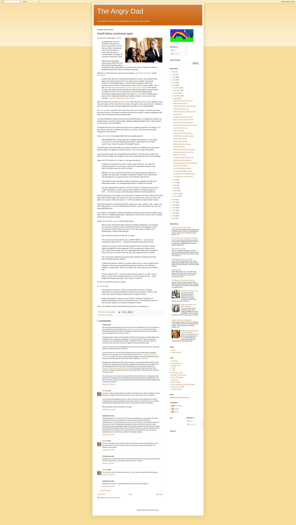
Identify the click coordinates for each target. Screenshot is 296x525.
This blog (174, 361)
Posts (174, 50)
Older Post (159, 494)
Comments (176, 54)
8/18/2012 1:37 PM (108, 434)
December (177, 88)
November (177, 90)
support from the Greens (143, 73)
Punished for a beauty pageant (183, 122)
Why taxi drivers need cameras (183, 101)
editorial (116, 160)
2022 (174, 72)
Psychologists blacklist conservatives (185, 125)
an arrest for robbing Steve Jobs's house (121, 98)
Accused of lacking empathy (182, 168)
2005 (174, 216)
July (175, 180)
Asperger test (177, 114)
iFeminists (175, 380)
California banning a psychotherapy (184, 106)
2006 (174, 213)
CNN (173, 370)
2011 (174, 199)
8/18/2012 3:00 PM (108, 475)
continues (118, 38)
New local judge (178, 130)
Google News (176, 365)
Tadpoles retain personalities (182, 133)
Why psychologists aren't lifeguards (184, 149)
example (107, 136)
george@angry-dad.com (182, 397)
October (176, 93)
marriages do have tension (134, 329)
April (175, 188)
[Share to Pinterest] (131, 312)
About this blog (176, 352)
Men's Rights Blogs (178, 377)
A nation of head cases (180, 128)
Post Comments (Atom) (113, 498)
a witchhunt (144, 358)
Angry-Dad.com (177, 363)
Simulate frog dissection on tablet (182, 259)
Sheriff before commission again (183, 136)
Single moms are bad (180, 139)
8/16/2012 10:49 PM (108, 409)
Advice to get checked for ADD (181, 227)
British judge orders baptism (182, 160)
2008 (174, 208)
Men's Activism (176, 382)
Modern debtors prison (180, 103)
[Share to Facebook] (129, 312)
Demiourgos (178, 406)
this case (138, 94)
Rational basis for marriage (181, 144)
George (104, 390)
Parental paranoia (179, 147)
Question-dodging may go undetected (185, 163)
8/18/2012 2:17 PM (108, 450)
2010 (174, 202)
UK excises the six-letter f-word (183, 176)
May (175, 185)
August (176, 98)
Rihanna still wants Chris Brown (183, 120)
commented (101, 75)
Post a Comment (105, 490)
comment (102, 286)
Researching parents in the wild (183, 152)
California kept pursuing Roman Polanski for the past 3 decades (126, 87)
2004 (174, 218)
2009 (174, 205)
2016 (174, 74)
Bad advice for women (180, 166)
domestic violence (107, 315)
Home (130, 494)
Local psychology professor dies (183, 157)
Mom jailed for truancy (179, 248)
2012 (174, 85)
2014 (174, 80)
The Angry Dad (120, 11)
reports (115, 221)
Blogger (156, 510)
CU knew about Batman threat (182, 171)
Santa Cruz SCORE (178, 387)
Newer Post (101, 494)
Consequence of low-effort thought (184, 174)
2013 (174, 82)
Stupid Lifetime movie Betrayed (181, 320)
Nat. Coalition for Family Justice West (183, 384)
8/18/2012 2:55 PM (108, 463)
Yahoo (174, 368)
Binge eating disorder (180, 141)
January (176, 196)
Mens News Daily (177, 373)
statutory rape (124, 102)
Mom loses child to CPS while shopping (188, 305)
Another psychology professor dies (184, 111)
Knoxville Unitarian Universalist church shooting (117, 368)
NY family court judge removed (183, 117)
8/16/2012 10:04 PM (108, 384)
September (177, 96)
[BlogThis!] (125, 312)
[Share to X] (127, 312)
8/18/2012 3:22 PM (108, 486)
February (177, 193)
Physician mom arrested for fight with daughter (189, 331)
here (125, 200)
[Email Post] (118, 312)
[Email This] (123, 312)
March (176, 191)
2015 (174, 77)
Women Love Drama (179, 155)
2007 (174, 210)
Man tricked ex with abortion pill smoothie (185, 238)
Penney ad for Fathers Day (189, 291)
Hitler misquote (176, 270)
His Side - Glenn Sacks (179, 375)
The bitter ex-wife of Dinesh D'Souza (183, 280)
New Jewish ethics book (181, 109)
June (175, 182)
